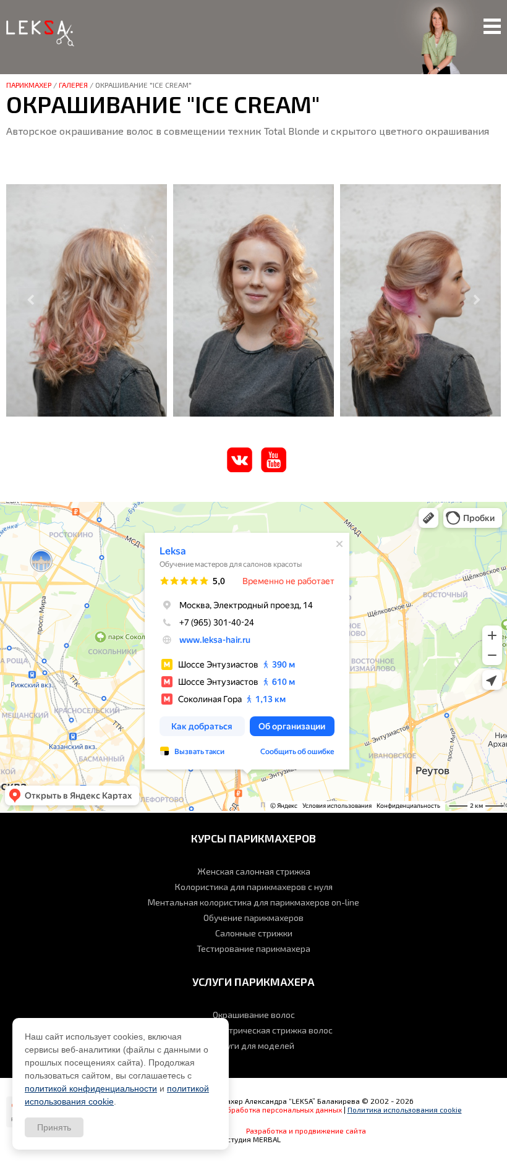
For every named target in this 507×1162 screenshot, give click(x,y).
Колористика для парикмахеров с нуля (254, 886)
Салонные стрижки (253, 933)
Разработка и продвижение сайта (306, 1130)
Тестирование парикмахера (253, 948)
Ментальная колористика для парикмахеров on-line (253, 902)
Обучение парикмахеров (253, 917)
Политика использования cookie (404, 1109)
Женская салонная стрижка (253, 871)
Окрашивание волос (254, 1014)
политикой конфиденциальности (91, 1088)
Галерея (73, 84)
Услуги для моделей (253, 1045)
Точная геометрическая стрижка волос (253, 1030)
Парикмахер (28, 84)
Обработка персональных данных (282, 1109)
